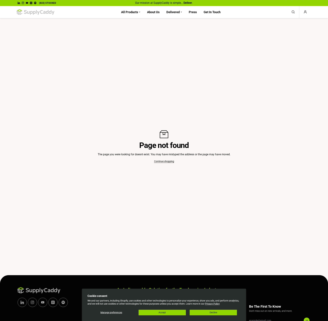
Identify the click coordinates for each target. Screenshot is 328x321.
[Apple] (31, 3)
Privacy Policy (212, 303)
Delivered (173, 12)
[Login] (305, 12)
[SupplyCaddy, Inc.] (35, 12)
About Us (153, 12)
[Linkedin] (19, 3)
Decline (213, 312)
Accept (162, 312)
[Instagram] (23, 3)
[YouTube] (27, 3)
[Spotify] (35, 3)
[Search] (293, 12)
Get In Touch (212, 12)
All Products (129, 12)
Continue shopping (164, 161)
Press (193, 12)
